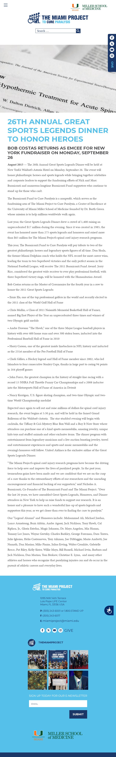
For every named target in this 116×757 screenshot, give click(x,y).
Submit (78, 714)
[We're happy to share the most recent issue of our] (37, 680)
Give (112, 64)
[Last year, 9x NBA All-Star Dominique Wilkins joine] (78, 680)
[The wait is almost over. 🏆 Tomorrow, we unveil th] (78, 659)
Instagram (112, 56)
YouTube (112, 49)
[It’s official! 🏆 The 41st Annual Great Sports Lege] (58, 659)
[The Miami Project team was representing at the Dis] (37, 659)
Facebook (112, 37)
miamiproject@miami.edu (61, 621)
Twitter (112, 43)
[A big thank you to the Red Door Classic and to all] (58, 680)
